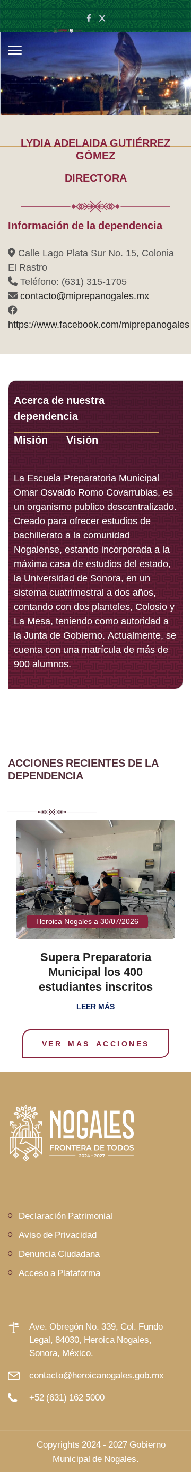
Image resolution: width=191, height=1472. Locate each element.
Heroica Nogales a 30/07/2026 (87, 921)
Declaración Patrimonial (65, 1215)
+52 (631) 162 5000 (67, 1397)
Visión (82, 440)
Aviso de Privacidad (58, 1234)
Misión (31, 440)
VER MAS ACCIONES (96, 1043)
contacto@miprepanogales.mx (84, 296)
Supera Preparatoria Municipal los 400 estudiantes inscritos (96, 971)
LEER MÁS (95, 1006)
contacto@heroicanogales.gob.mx (96, 1374)
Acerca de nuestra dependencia (59, 408)
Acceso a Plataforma (59, 1272)
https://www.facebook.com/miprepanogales (98, 324)
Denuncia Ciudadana (59, 1253)
